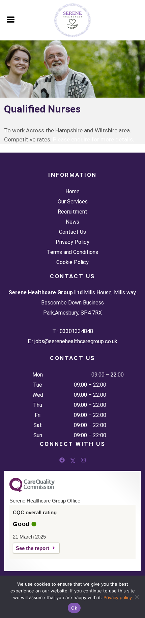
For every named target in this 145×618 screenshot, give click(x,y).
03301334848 (76, 331)
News (72, 222)
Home (72, 191)
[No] (136, 596)
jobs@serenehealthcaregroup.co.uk (75, 341)
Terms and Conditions (72, 252)
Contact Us (72, 232)
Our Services (73, 201)
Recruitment (72, 211)
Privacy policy (118, 597)
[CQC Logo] (32, 490)
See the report (32, 548)
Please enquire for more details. (93, 139)
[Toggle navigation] (11, 18)
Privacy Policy (72, 242)
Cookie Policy (72, 262)
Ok (74, 608)
